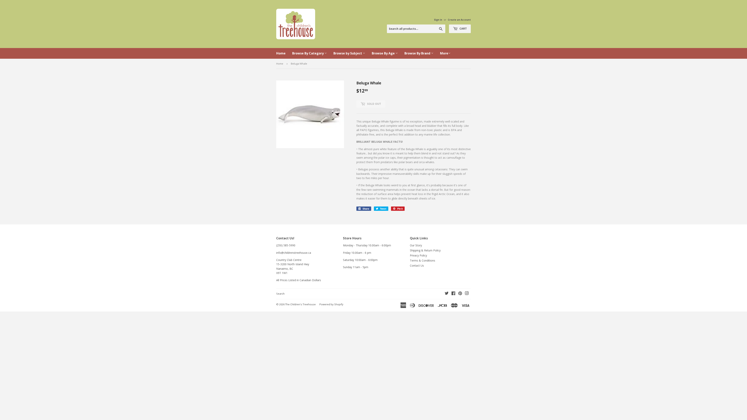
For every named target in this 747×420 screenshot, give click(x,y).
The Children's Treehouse (300, 304)
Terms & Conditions (422, 260)
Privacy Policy (418, 255)
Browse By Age (383, 53)
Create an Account (459, 19)
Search (280, 293)
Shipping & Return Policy (425, 250)
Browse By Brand (417, 53)
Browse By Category (308, 53)
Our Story (416, 245)
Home (281, 53)
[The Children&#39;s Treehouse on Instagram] (467, 294)
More (444, 53)
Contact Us (417, 265)
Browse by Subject (348, 53)
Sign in (438, 19)
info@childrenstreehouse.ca (293, 253)
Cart (463, 28)
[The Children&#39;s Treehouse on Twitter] (447, 294)
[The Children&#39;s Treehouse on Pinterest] (460, 294)
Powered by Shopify (331, 304)
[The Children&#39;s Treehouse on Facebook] (453, 294)
